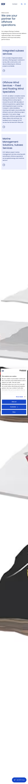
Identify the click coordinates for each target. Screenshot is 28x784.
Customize (13, 406)
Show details (19, 396)
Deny (14, 412)
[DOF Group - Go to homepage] (3, 4)
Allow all (14, 401)
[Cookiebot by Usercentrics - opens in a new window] (19, 371)
